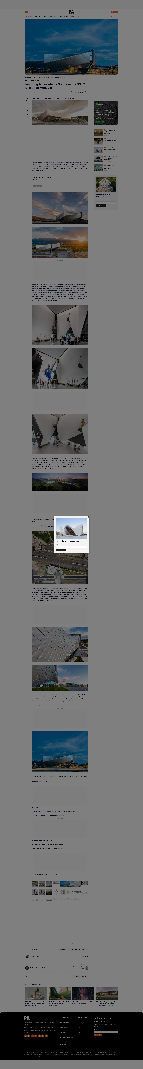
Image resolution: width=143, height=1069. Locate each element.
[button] (88, 517)
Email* (57, 544)
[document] (71, 534)
